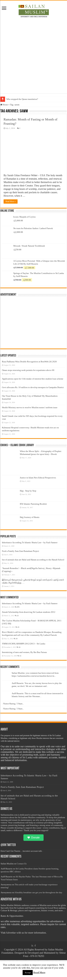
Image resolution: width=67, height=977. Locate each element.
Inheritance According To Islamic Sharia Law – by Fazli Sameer (29, 542)
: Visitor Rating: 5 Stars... (13, 703)
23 (18, 615)
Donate (35, 837)
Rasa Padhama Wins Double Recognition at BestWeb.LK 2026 (29, 361)
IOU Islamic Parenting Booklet (33, 504)
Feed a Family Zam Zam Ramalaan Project (20, 551)
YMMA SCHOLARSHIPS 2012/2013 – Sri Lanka (23, 643)
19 (16, 638)
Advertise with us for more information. (26, 932)
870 (18, 607)
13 (20, 656)
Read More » (11, 201)
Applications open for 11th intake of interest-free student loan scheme (32, 379)
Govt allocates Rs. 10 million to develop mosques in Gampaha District (33, 387)
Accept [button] (28, 972)
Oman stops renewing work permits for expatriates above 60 (28, 370)
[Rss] (32, 946)
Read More (39, 972)
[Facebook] (35, 946)
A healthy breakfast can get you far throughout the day (38, 892)
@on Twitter (8, 845)
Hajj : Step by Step (28, 491)
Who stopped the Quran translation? (22, 99)
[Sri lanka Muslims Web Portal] (33, 10)
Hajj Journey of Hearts (29, 517)
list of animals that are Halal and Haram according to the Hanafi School (33, 559)
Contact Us (22, 863)
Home (5, 104)
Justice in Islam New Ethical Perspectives (38, 477)
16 (19, 647)
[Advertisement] (33, 55)
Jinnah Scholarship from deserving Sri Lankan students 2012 (28, 612)
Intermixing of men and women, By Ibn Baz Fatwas (24, 652)
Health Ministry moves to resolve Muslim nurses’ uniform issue (29, 407)
